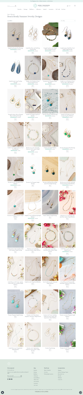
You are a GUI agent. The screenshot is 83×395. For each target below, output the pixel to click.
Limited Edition (36, 377)
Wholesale (60, 377)
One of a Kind (36, 381)
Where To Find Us (47, 370)
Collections (38, 9)
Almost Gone (36, 379)
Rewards (59, 375)
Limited (44, 9)
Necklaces (32, 9)
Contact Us (60, 379)
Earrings (25, 9)
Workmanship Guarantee (48, 374)
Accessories (51, 9)
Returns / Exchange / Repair (63, 372)
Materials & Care (61, 374)
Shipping (59, 370)
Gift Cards (58, 9)
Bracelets (20, 9)
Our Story (63, 9)
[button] (13, 49)
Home (8, 14)
